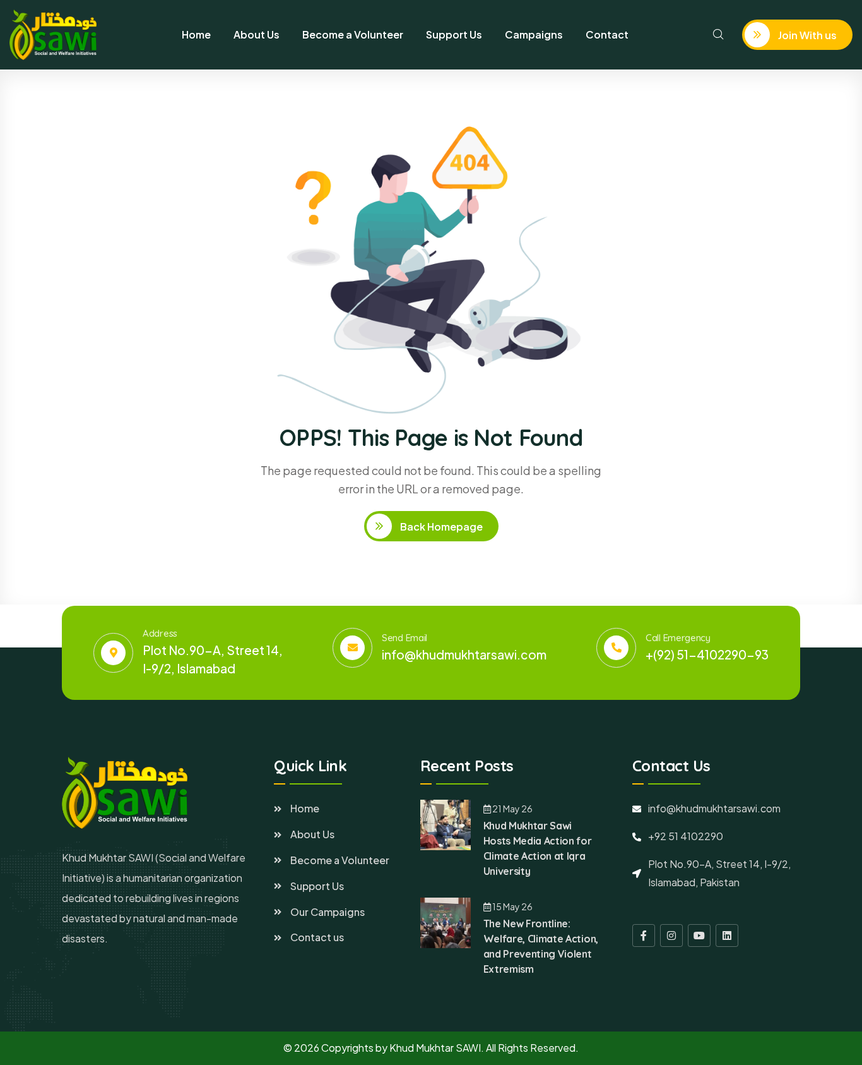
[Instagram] (671, 935)
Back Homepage (440, 526)
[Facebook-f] (643, 935)
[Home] (53, 34)
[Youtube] (699, 935)
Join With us (806, 35)
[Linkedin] (727, 935)
